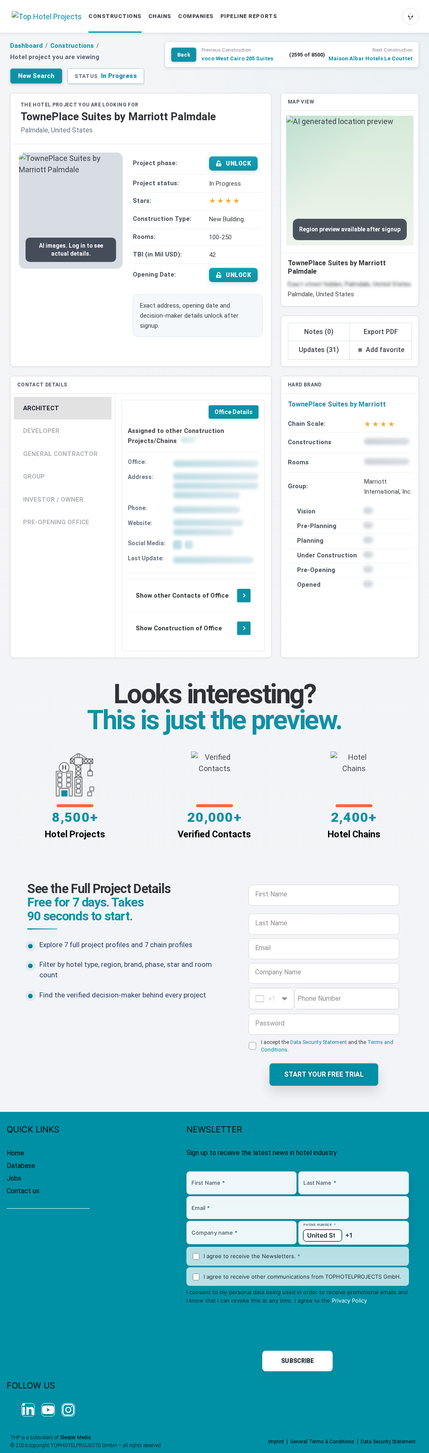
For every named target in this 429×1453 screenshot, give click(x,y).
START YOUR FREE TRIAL (324, 1074)
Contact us (23, 1191)
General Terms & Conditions (322, 1442)
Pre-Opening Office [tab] (56, 522)
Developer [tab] (41, 431)
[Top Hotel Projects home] (47, 16)
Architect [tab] (41, 408)
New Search (36, 76)
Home (15, 1153)
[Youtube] (48, 1410)
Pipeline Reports (248, 16)
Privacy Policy (349, 1300)
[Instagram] (68, 1410)
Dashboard (26, 45)
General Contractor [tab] (60, 454)
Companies (196, 16)
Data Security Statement (318, 1042)
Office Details (233, 412)
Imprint (276, 1442)
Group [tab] (34, 476)
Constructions (115, 16)
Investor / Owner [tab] (53, 499)
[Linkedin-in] (28, 1410)
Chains (159, 16)
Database (21, 1166)
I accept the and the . (327, 1046)
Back (183, 55)
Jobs (14, 1178)
